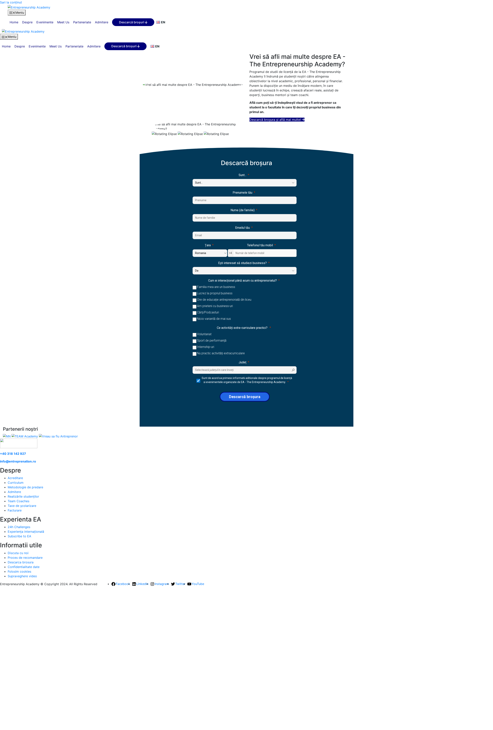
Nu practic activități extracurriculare (221, 353)
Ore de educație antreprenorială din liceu (224, 299)
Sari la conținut (11, 2)
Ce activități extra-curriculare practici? (242, 328)
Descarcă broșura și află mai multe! (275, 120)
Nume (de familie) (243, 210)
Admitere (101, 22)
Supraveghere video (22, 576)
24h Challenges (19, 527)
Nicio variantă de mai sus (214, 319)
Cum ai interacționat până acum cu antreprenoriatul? (242, 280)
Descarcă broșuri (132, 22)
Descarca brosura (21, 562)
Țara (208, 245)
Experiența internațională (26, 531)
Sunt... (242, 175)
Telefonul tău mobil (260, 245)
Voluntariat (204, 334)
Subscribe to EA (19, 536)
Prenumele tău (242, 192)
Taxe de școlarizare (22, 506)
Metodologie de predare (25, 487)
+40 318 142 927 (13, 454)
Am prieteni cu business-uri (215, 306)
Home (14, 22)
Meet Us (63, 22)
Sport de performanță (211, 340)
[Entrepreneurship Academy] (29, 7)
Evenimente (44, 22)
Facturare (15, 510)
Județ (242, 362)
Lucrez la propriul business (214, 293)
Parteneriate (82, 22)
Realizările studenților (23, 496)
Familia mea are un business (216, 287)
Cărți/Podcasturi (208, 312)
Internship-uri (205, 347)
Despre (27, 22)
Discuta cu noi (18, 553)
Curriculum (15, 482)
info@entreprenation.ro (18, 461)
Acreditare (15, 478)
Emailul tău (242, 228)
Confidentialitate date (23, 567)
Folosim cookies (19, 571)
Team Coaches (18, 501)
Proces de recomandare (25, 558)
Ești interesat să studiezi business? (242, 263)
